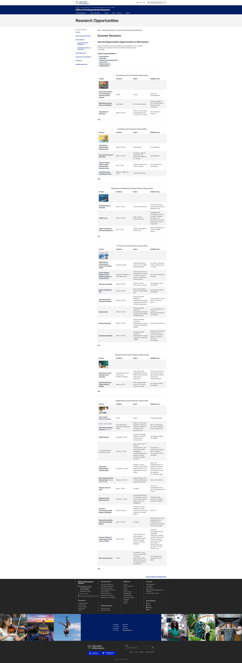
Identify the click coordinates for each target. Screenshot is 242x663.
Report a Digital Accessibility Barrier (156, 576)
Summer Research (80, 39)
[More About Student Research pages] (87, 13)
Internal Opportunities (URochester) (83, 43)
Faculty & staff (81, 608)
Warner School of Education (107, 595)
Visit (141, 2)
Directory (126, 590)
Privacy (136, 652)
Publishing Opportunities (81, 64)
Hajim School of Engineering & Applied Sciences (102, 7)
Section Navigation (81, 29)
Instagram (116, 628)
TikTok (125, 626)
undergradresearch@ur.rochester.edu (89, 596)
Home (99, 30)
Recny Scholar (103, 312)
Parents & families (82, 607)
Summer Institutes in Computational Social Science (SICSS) (105, 539)
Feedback (131, 652)
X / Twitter (116, 626)
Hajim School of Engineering (107, 586)
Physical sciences (104, 64)
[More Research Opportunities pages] (102, 13)
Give (144, 2)
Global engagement (150, 584)
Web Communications (129, 586)
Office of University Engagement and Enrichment (154, 590)
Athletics (150, 607)
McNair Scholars (104, 437)
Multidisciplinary (104, 66)
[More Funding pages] (109, 13)
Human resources (128, 591)
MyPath (125, 603)
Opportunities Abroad (81, 53)
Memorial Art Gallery (105, 610)
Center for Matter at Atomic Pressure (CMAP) (105, 384)
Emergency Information (149, 652)
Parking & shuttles (128, 595)
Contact (125, 588)
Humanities (102, 58)
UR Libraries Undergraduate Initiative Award (104, 468)
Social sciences (104, 56)
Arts (149, 609)
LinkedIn (126, 628)
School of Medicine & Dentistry (108, 590)
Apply (137, 2)
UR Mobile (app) (127, 593)
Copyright (141, 652)
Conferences (79, 60)
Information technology (129, 597)
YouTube (126, 624)
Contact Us (128, 13)
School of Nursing (105, 591)
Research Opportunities (95, 13)
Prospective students (83, 603)
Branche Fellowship (105, 323)
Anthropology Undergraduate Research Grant (103, 147)
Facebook (116, 624)
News (149, 603)
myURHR (126, 601)
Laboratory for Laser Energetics (108, 597)
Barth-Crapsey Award (105, 558)
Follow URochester (127, 630)
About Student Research (81, 13)
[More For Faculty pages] (123, 13)
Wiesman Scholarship (105, 284)
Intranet (125, 584)
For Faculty (119, 13)
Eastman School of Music (106, 588)
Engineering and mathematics (108, 60)
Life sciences (103, 62)
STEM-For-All (103, 218)
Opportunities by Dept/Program (83, 36)
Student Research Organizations (83, 57)
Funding (106, 13)
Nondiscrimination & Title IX (152, 593)
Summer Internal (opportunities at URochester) (129, 30)
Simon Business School (106, 593)
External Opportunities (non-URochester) (84, 48)
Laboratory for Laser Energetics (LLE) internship (105, 375)
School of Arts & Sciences (82, 7)
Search (126, 645)
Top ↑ (99, 119)
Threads (116, 630)
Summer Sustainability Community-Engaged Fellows (106, 522)
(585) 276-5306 (84, 593)
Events (113, 13)
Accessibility (149, 586)
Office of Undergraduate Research (92, 10)
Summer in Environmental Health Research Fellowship (105, 510)
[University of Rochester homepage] (82, 2)
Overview (78, 32)
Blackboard (126, 599)
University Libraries (105, 608)
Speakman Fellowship (105, 336)
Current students (82, 605)
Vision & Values (149, 588)
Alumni (79, 610)
